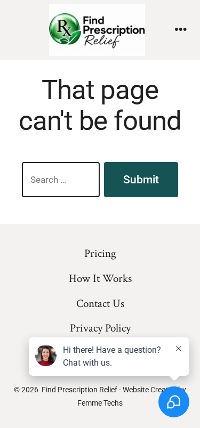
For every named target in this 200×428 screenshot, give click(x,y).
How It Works (100, 278)
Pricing (100, 253)
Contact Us (100, 303)
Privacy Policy (100, 328)
